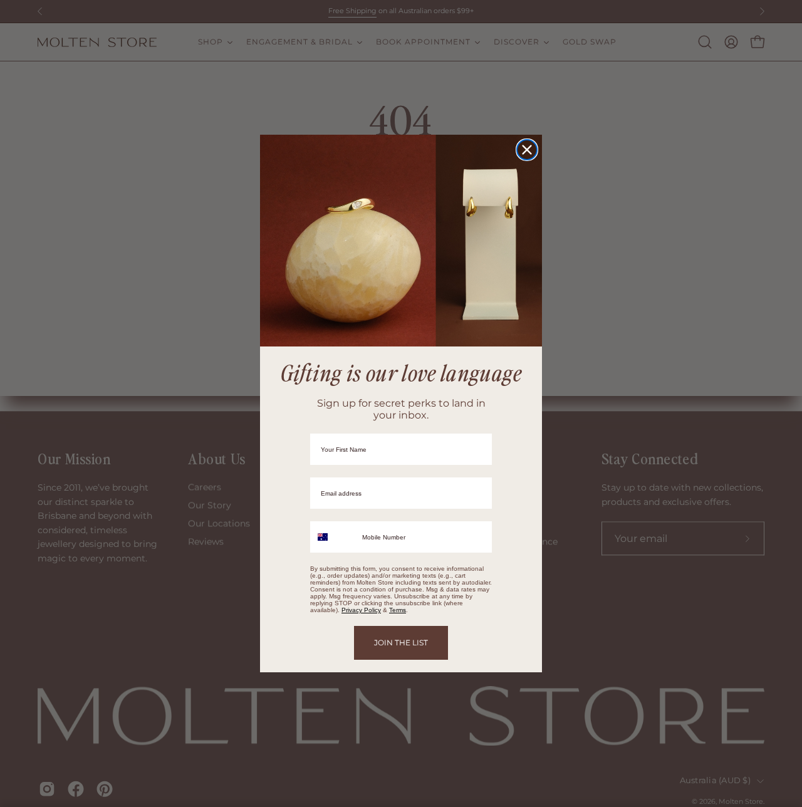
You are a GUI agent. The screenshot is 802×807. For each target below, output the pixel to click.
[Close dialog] (527, 150)
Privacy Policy (361, 610)
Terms (397, 610)
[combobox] (333, 537)
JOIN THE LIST (401, 642)
